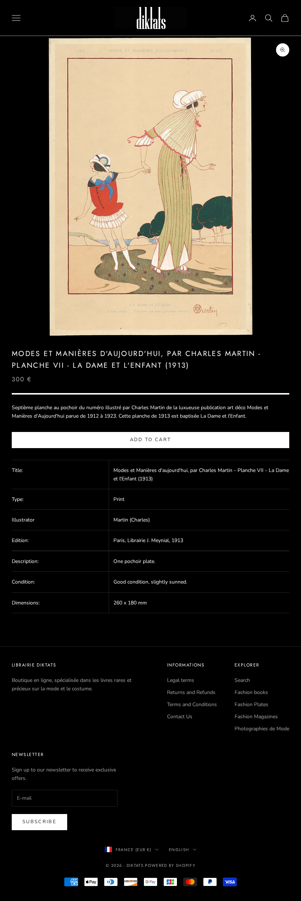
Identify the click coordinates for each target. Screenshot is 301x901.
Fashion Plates (251, 704)
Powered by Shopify (170, 865)
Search (242, 680)
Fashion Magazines (256, 716)
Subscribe (39, 821)
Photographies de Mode (262, 728)
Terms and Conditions (192, 704)
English (179, 850)
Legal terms (180, 680)
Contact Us (179, 716)
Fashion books (251, 692)
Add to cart (150, 439)
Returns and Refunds (191, 692)
